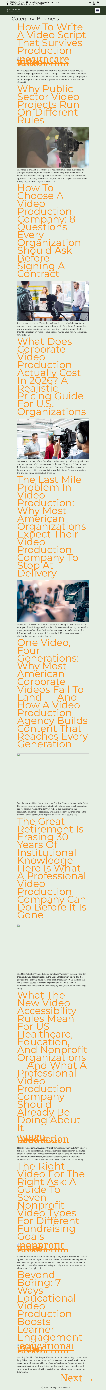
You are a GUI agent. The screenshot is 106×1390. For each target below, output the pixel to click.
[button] (97, 10)
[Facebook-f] (94, 2)
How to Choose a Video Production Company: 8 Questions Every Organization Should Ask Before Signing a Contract (49, 231)
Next (77, 1377)
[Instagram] (94, 4)
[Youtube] (98, 2)
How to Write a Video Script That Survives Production (51, 38)
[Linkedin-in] (90, 2)
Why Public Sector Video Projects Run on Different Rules (48, 104)
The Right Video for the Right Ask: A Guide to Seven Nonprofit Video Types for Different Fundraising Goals (51, 1201)
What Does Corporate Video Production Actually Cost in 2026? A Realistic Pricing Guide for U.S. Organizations (51, 376)
